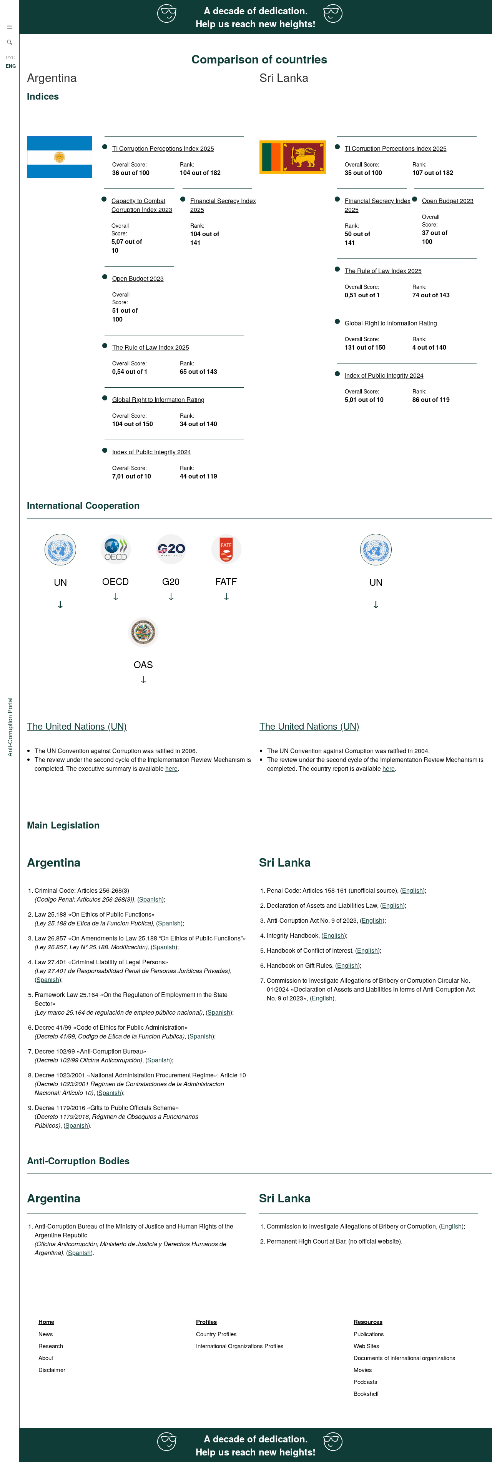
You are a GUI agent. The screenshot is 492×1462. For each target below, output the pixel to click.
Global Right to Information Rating (158, 399)
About (45, 1358)
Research (50, 1346)
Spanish (150, 899)
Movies (363, 1369)
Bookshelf (366, 1393)
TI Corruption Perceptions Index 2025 (163, 148)
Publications (369, 1334)
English (412, 890)
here (171, 768)
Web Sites (366, 1346)
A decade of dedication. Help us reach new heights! (256, 17)
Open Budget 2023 (138, 278)
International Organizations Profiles (240, 1346)
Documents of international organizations (404, 1358)
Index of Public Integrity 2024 (151, 451)
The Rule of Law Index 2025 (150, 347)
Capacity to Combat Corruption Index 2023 (141, 205)
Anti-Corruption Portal (9, 726)
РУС (10, 57)
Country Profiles (216, 1334)
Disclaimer (51, 1369)
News (45, 1334)
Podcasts (365, 1381)
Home (46, 1321)
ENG (11, 65)
